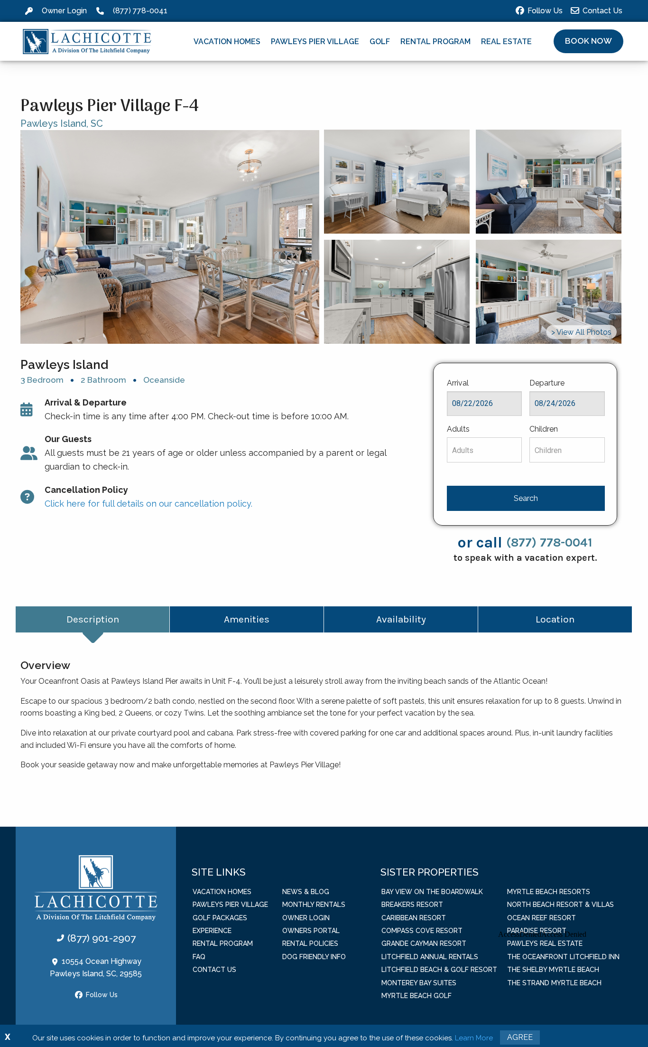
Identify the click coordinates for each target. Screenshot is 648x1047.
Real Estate (506, 41)
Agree (520, 1037)
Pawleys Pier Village (315, 41)
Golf (380, 41)
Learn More (474, 1038)
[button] (588, 41)
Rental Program (435, 41)
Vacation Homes (227, 41)
